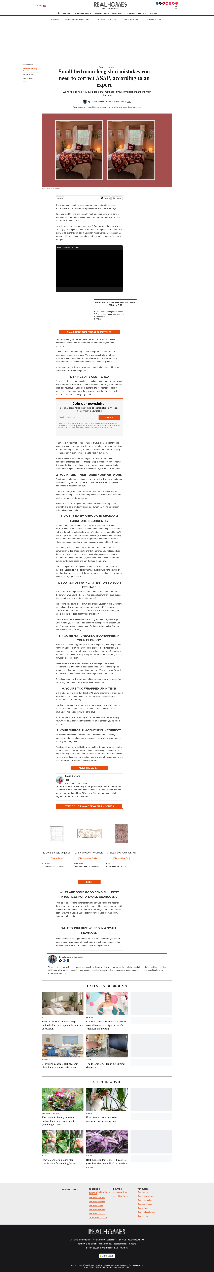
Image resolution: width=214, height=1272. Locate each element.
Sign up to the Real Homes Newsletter (99, 1193)
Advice (129, 102)
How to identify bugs (131, 19)
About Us (122, 1240)
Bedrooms (110, 67)
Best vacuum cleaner (146, 1196)
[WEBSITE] (67, 780)
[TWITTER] (61, 960)
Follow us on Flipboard (98, 1218)
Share (61, 198)
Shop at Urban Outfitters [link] (89, 858)
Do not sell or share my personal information (107, 1248)
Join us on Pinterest (97, 1210)
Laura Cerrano (88, 339)
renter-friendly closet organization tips (95, 468)
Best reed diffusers (145, 1204)
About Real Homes (120, 1196)
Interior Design (102, 13)
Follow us (107, 198)
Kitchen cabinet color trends (106, 19)
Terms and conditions (87, 1244)
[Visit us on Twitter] (160, 3)
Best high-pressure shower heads (76, 19)
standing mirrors (69, 754)
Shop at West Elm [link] (121, 858)
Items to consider (28, 78)
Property (142, 13)
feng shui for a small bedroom (104, 906)
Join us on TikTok (96, 1206)
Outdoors (130, 13)
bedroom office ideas (109, 651)
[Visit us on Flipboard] (173, 3)
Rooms (101, 67)
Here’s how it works (134, 107)
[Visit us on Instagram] (170, 3)
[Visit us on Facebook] (157, 3)
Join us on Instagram (97, 1202)
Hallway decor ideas (153, 19)
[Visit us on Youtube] (167, 3)
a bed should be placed (103, 529)
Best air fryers (143, 1208)
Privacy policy (105, 1244)
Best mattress (143, 1192)
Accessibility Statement (81, 1240)
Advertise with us (120, 1192)
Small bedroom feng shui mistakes (30, 69)
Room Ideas (117, 13)
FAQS (98, 319)
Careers (132, 1244)
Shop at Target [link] (57, 858)
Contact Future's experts (104, 1240)
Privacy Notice (62, 425)
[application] (89, 268)
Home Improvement (83, 13)
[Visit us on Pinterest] (163, 3)
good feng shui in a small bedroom (79, 229)
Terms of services (85, 423)
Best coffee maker (145, 1200)
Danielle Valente (97, 102)
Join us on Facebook (97, 1214)
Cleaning (67, 13)
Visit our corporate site (136, 1265)
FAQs (24, 82)
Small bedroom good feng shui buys (110, 314)
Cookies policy (120, 1244)
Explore (153, 13)
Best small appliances (146, 1212)
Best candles (143, 1216)
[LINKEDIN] (65, 960)
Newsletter (118, 198)
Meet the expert (28, 74)
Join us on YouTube (97, 1198)
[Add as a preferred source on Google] (107, 1256)
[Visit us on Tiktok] (176, 3)
